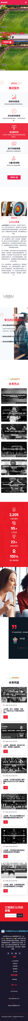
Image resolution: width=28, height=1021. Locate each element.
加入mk (15, 971)
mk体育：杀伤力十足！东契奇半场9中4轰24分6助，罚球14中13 (14, 418)
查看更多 (13, 177)
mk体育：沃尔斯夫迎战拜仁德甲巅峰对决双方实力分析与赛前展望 (14, 781)
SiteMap (14, 979)
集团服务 (6, 42)
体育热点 (15, 963)
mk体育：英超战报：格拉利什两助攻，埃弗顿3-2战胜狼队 (14, 746)
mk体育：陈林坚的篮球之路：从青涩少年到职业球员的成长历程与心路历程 (14, 489)
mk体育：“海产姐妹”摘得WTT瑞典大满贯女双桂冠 (14, 434)
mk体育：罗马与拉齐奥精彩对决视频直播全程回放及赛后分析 (14, 817)
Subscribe (19, 915)
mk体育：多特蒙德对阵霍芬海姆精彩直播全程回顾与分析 (14, 452)
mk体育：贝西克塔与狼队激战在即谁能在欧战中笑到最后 (14, 851)
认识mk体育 (15, 961)
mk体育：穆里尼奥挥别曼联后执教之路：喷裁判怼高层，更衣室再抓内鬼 (14, 400)
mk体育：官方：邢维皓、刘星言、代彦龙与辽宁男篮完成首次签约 (13, 711)
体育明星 (15, 966)
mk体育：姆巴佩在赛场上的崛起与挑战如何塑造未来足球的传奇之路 (14, 471)
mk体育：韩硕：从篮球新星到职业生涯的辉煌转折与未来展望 (14, 885)
